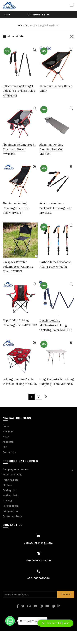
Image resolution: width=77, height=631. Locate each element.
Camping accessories (15, 469)
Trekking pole (10, 479)
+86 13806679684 (38, 578)
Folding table (10, 505)
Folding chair (10, 495)
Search (66, 594)
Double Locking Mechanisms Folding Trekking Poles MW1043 (55, 325)
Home (24, 25)
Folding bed (9, 490)
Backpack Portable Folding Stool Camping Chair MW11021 (18, 266)
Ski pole (7, 485)
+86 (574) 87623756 (38, 560)
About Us (8, 441)
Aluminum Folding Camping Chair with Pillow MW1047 (16, 207)
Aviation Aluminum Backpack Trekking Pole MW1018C (55, 207)
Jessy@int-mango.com (38, 542)
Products (8, 431)
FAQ (5, 447)
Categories (36, 14)
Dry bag (7, 500)
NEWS (6, 436)
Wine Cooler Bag (12, 474)
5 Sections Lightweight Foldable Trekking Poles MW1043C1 (19, 90)
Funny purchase (12, 516)
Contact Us (9, 452)
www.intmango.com (31, 622)
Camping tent (11, 511)
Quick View (34, 50)
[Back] (7, 14)
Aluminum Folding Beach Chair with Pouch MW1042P (19, 149)
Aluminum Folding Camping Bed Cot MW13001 (51, 149)
